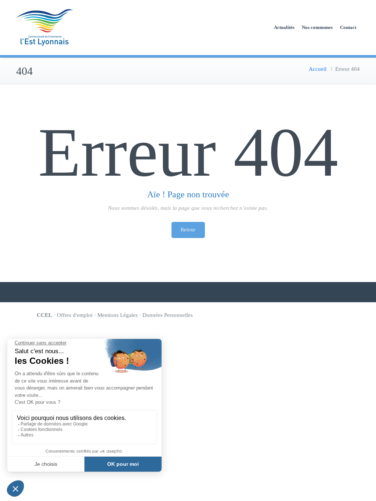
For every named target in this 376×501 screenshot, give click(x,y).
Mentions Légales (117, 315)
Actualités (284, 27)
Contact (348, 27)
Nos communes (317, 27)
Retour (188, 230)
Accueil (317, 69)
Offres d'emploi (75, 315)
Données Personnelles (167, 315)
